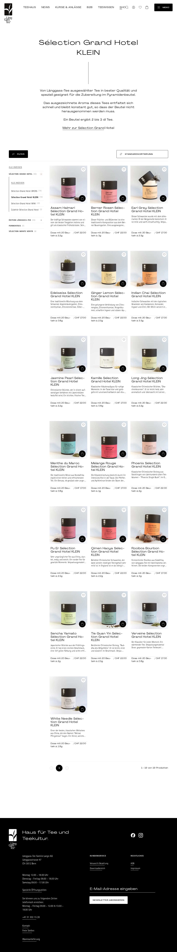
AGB (132, 864)
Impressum (135, 869)
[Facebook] (133, 835)
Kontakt (26, 926)
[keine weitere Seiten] (51, 768)
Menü (166, 7)
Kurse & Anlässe (68, 7)
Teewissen (106, 7)
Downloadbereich (97, 869)
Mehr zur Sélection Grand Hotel (88, 128)
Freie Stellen (28, 931)
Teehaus (29, 7)
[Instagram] (141, 835)
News (45, 7)
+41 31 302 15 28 (31, 917)
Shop (124, 7)
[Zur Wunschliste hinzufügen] (83, 169)
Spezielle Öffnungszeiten (34, 890)
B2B (90, 7)
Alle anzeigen (15, 167)
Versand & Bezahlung (99, 864)
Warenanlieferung (31, 939)
